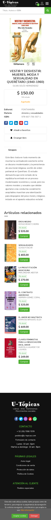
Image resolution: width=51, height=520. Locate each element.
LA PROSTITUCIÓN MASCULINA (27, 269)
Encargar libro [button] (20, 137)
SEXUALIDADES (25, 245)
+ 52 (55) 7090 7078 (25, 431)
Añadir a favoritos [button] (21, 130)
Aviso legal (25, 461)
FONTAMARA (28, 109)
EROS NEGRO (24, 221)
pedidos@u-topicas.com (25, 435)
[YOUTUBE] (30, 419)
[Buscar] (47, 10)
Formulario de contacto (25, 440)
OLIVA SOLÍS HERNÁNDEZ (25, 85)
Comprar (24, 236)
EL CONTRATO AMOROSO (25, 293)
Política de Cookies (25, 474)
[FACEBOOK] (16, 419)
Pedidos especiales (25, 488)
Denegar (34, 516)
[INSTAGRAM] (26, 419)
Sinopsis (12, 150)
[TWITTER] (21, 419)
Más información (27, 510)
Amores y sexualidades (32, 113)
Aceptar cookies (19, 516)
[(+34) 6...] (35, 419)
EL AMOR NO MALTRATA (30, 317)
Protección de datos (25, 469)
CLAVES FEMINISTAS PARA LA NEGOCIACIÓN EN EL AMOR (29, 342)
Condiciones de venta (25, 465)
